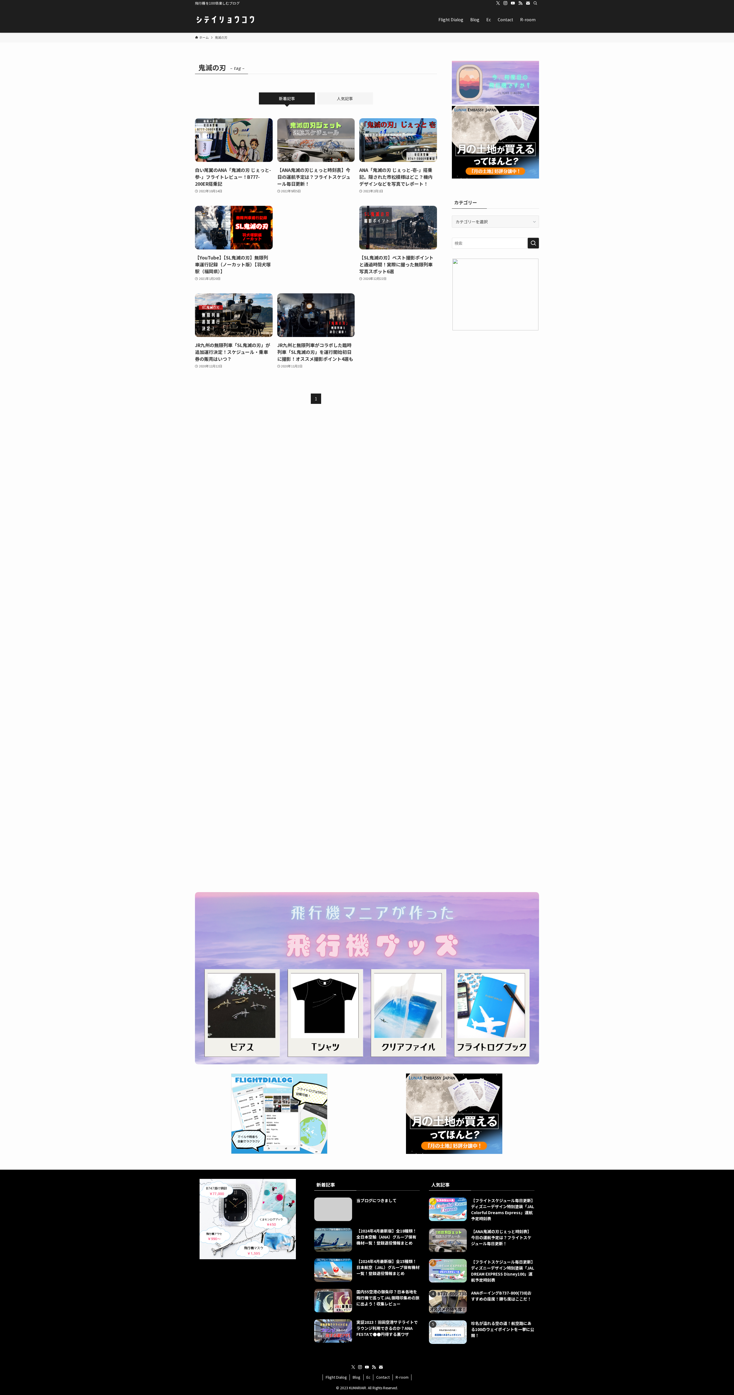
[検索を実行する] (533, 243)
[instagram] (505, 3)
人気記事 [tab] (345, 98)
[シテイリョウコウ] (225, 19)
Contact (383, 1377)
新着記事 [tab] (287, 98)
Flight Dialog (336, 1377)
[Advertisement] (316, 243)
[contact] (528, 3)
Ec (368, 1377)
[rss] (520, 3)
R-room (402, 1377)
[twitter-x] (498, 3)
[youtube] (513, 3)
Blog (356, 1377)
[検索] (535, 3)
